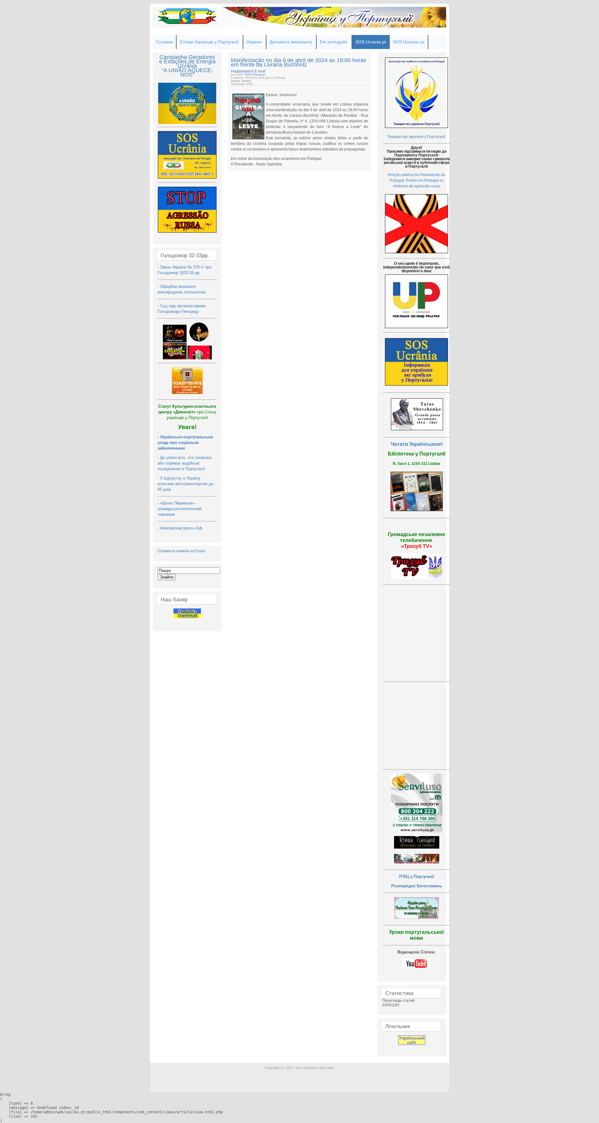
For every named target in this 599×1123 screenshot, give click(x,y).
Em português (334, 41)
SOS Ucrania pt (370, 41)
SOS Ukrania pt (255, 74)
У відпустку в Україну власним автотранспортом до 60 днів (185, 484)
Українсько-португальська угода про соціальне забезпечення (185, 443)
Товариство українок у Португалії (416, 137)
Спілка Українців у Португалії (209, 41)
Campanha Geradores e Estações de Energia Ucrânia (187, 61)
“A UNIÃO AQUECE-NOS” (187, 72)
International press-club (181, 528)
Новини (254, 41)
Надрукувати (243, 71)
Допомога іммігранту (291, 41)
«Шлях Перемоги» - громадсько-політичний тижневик (179, 509)
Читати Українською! (417, 444)
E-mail (260, 71)
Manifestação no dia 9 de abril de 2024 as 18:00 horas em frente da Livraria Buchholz (298, 62)
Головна (164, 41)
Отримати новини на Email (181, 551)
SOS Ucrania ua (409, 41)
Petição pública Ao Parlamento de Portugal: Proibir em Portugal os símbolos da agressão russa (416, 180)
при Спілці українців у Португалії (187, 412)
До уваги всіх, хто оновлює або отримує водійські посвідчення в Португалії (185, 463)
